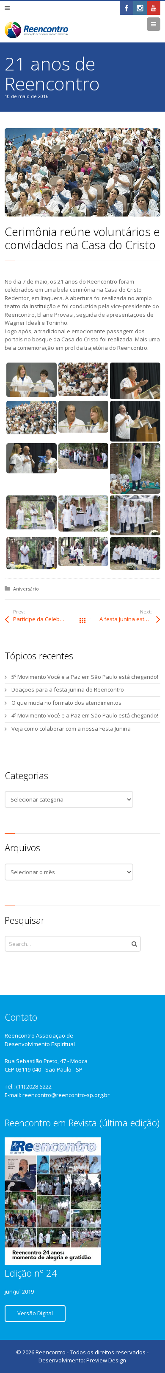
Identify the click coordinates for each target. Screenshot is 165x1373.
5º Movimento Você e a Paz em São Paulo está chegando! (84, 677)
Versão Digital (35, 1313)
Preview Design (106, 1360)
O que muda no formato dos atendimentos (66, 702)
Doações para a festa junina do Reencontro (67, 689)
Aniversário (26, 588)
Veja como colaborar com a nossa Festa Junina (71, 728)
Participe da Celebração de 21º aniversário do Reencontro (47, 619)
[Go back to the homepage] (36, 30)
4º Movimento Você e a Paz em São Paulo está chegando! (84, 715)
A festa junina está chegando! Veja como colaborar (129, 619)
